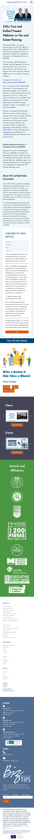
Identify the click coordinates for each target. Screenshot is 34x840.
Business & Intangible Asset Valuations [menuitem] (10, 619)
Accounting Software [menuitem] (7, 608)
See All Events (17, 452)
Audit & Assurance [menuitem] (6, 611)
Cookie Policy (25, 826)
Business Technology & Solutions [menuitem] (10, 613)
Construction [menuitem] (6, 647)
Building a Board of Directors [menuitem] (9, 615)
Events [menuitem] (4, 673)
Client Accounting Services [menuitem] (8, 610)
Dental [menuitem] (4, 648)
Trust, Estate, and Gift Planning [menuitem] (9, 637)
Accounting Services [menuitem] (7, 606)
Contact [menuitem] (5, 685)
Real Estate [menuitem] (5, 663)
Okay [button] (13, 836)
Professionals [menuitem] (6, 677)
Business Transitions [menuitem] (7, 626)
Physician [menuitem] (5, 650)
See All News (17, 425)
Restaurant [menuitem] (5, 656)
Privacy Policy (9, 828)
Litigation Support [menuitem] (6, 630)
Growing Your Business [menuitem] (8, 617)
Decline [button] (20, 836)
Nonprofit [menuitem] (5, 662)
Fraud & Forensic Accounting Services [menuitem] (10, 628)
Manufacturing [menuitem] (6, 660)
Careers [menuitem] (5, 683)
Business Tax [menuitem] (5, 634)
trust (26, 127)
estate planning (8, 132)
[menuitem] (7, 689)
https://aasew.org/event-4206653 (14, 82)
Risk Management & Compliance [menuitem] (9, 632)
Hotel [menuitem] (4, 658)
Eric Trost (14, 47)
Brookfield (6, 387)
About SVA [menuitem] (5, 671)
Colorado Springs (9, 391)
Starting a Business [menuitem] (7, 625)
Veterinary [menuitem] (5, 652)
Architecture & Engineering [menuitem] (8, 645)
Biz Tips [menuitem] (5, 686)
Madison (15, 387)
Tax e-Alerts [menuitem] (5, 679)
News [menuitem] (4, 675)
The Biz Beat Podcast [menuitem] (8, 690)
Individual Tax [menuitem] (5, 635)
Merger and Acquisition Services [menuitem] (9, 620)
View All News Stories (17, 340)
